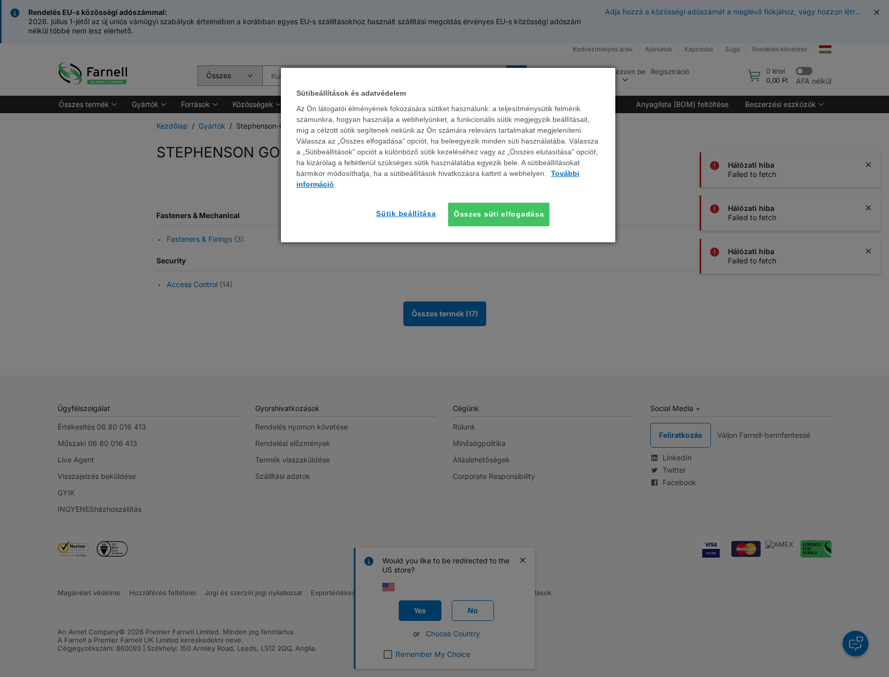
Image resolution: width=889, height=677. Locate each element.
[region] (448, 155)
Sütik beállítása (406, 213)
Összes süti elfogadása (499, 214)
